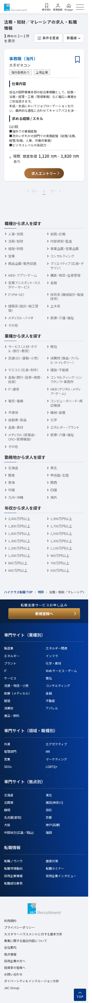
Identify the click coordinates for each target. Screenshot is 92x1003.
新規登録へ (44, 613)
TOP (80, 997)
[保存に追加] (77, 60)
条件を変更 (50, 37)
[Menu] (80, 7)
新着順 (72, 37)
